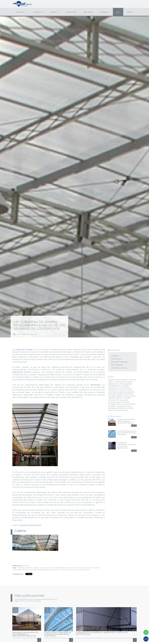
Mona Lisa (117, 410)
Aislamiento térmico (52, 569)
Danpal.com (25, 525)
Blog (118, 12)
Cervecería (124, 400)
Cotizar (129, 12)
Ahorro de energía (78, 568)
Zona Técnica (88, 12)
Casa (115, 382)
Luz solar (87, 569)
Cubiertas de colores (123, 406)
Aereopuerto (130, 392)
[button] (135, 638)
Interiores (115, 356)
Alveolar (120, 402)
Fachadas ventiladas (37, 569)
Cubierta (36, 568)
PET (117, 400)
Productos (37, 12)
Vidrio (118, 404)
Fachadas (68, 568)
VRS (52, 568)
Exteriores (28, 568)
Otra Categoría (117, 365)
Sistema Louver (45, 568)
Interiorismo (112, 388)
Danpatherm (59, 568)
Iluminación (26, 569)
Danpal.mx (36, 525)
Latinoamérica (113, 390)
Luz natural (90, 568)
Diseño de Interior (122, 380)
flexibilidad (94, 385)
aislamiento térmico (21, 372)
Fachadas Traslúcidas (119, 362)
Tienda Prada (121, 408)
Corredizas (79, 569)
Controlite (130, 408)
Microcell (124, 410)
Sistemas (53, 12)
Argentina (121, 392)
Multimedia (104, 12)
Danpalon (21, 568)
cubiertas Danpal (24, 349)
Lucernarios (64, 569)
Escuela (132, 396)
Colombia (122, 390)
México (110, 382)
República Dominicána (125, 394)
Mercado (132, 380)
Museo (110, 410)
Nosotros (21, 12)
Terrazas (72, 569)
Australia (126, 396)
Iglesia (113, 406)
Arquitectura (32, 334)
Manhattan (112, 408)
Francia (128, 388)
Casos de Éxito (71, 12)
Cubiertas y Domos (118, 368)
